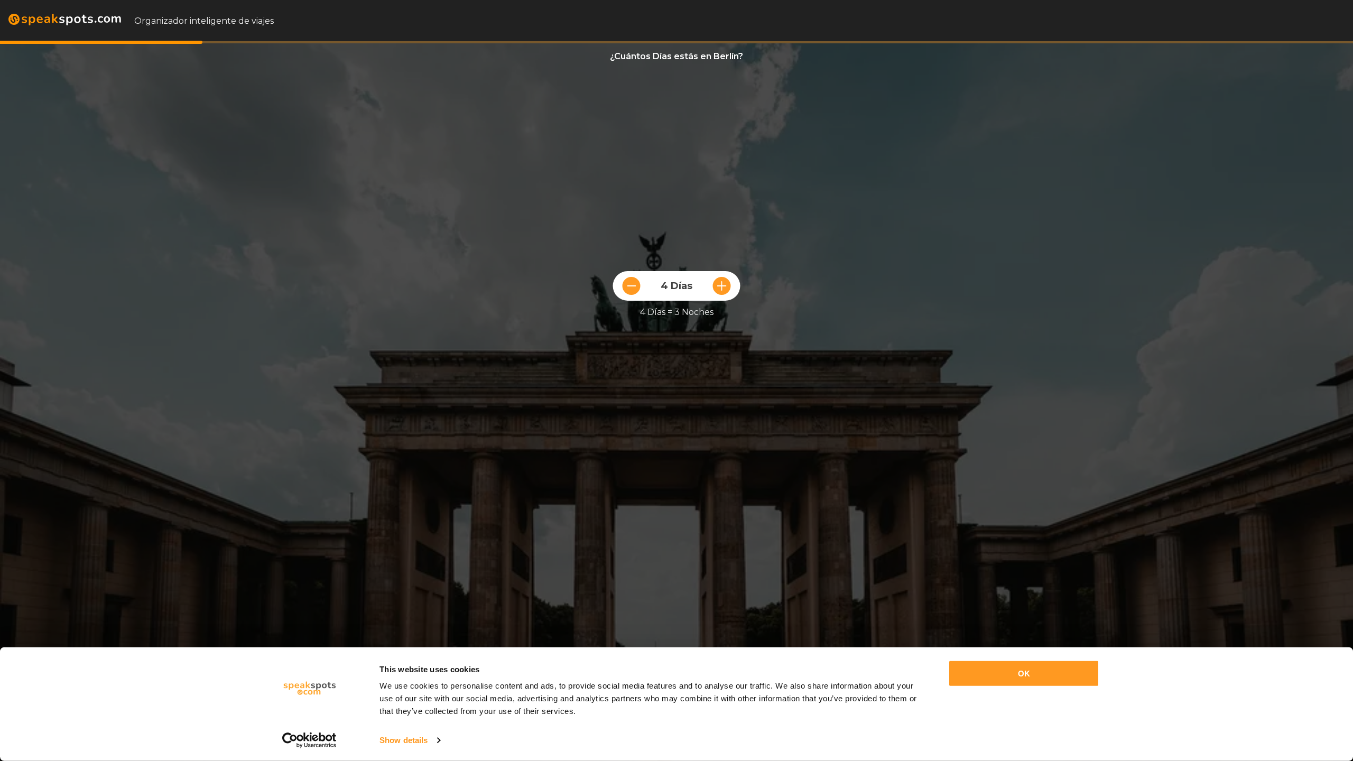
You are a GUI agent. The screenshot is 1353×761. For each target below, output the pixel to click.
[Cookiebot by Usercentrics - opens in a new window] (309, 740)
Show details (403, 740)
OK (1024, 673)
